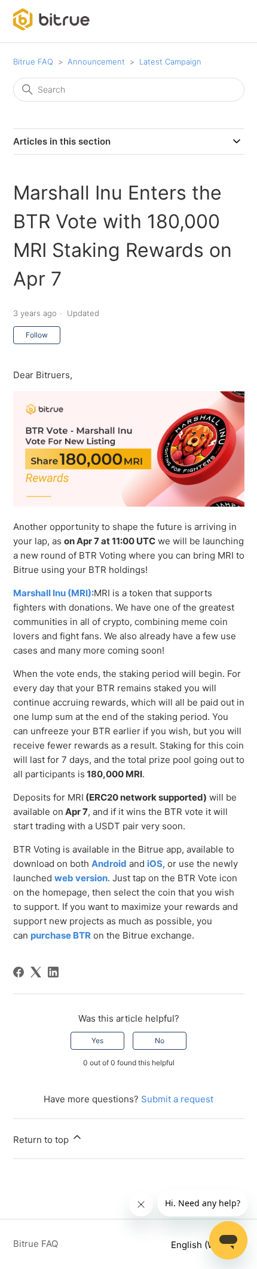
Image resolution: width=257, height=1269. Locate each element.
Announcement (96, 61)
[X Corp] (35, 972)
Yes (97, 1040)
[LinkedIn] (53, 972)
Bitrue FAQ (33, 61)
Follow (37, 334)
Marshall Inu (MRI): (53, 593)
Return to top (42, 1139)
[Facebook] (18, 972)
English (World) (204, 1245)
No (159, 1040)
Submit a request (177, 1099)
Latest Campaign (170, 61)
